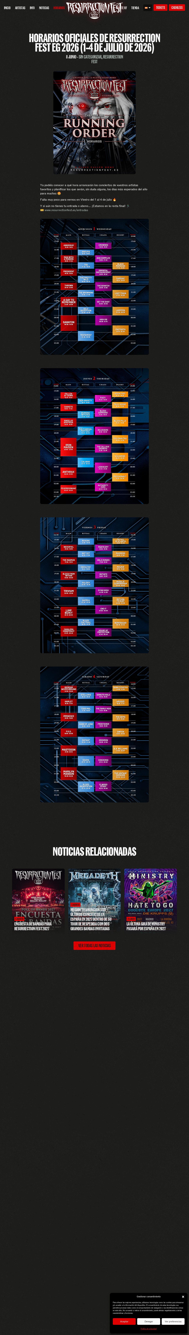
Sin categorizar (90, 57)
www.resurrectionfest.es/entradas (66, 210)
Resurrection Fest (107, 59)
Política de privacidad (149, 1329)
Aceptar (124, 1321)
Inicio (7, 8)
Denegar (149, 1321)
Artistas (20, 8)
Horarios (59, 8)
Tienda (135, 8)
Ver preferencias (173, 1321)
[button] (183, 1296)
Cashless (177, 7)
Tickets (160, 7)
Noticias (44, 8)
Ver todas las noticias (94, 945)
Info (32, 8)
